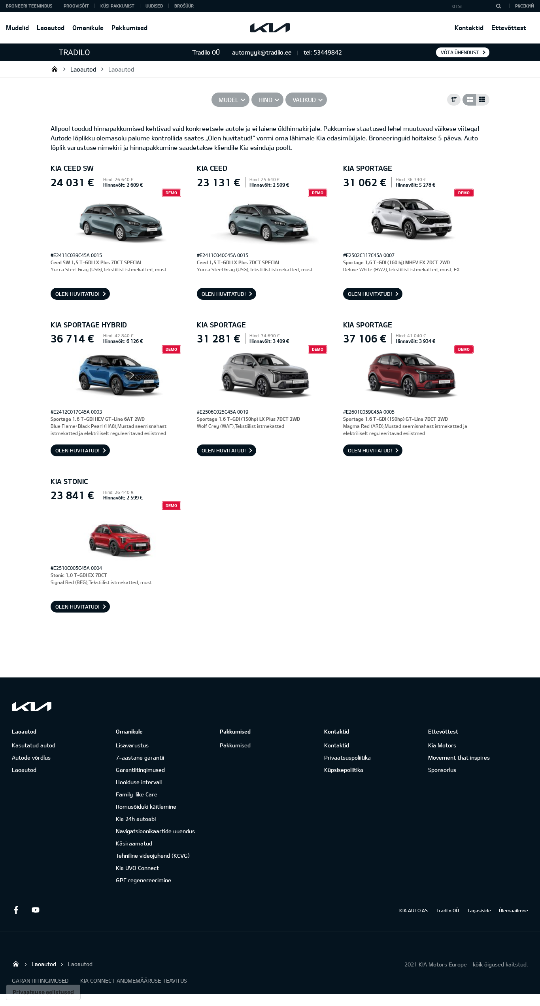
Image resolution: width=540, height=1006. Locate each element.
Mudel (228, 99)
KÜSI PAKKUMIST (117, 5)
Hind (265, 99)
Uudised (154, 5)
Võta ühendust (460, 52)
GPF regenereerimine (143, 880)
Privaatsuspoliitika (347, 757)
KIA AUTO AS (413, 910)
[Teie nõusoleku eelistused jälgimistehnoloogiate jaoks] (43, 992)
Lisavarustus (132, 745)
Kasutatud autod (33, 745)
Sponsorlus (442, 769)
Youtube (36, 910)
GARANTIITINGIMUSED (40, 980)
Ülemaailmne (513, 910)
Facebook (16, 910)
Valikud (304, 99)
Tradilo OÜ (55, 69)
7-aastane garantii (140, 757)
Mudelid (17, 27)
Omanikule (88, 27)
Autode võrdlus (31, 757)
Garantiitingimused (140, 769)
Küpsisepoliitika (343, 769)
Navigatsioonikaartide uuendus (155, 831)
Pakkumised (129, 27)
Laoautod (50, 27)
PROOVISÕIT (76, 5)
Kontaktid (469, 27)
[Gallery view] (469, 100)
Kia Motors (442, 745)
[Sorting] (454, 100)
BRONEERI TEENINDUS (29, 5)
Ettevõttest (508, 27)
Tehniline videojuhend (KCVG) (153, 855)
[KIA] (270, 27)
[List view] (482, 100)
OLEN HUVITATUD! (77, 294)
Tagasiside (479, 910)
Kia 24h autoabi (136, 818)
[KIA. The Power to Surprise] (31, 706)
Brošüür (184, 5)
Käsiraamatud (134, 843)
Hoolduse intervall (139, 782)
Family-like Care (136, 794)
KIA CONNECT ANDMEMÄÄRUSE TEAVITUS (133, 980)
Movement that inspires (459, 757)
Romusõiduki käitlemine (146, 806)
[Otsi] (498, 6)
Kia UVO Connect (137, 867)
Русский (524, 5)
